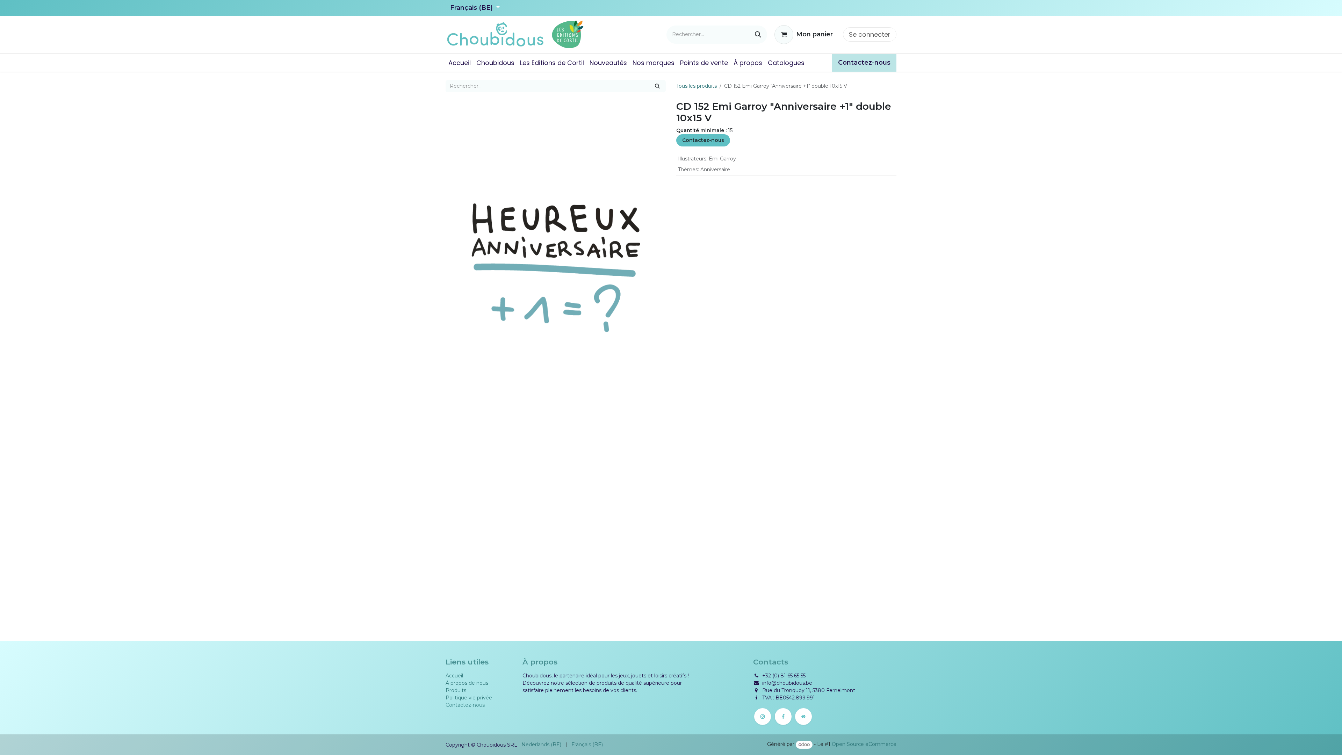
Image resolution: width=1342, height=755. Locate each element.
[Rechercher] (758, 35)
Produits (456, 690)
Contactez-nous (703, 140)
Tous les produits (696, 86)
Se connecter (869, 34)
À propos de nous (467, 683)
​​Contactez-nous (864, 62)
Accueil (454, 676)
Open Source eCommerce (864, 744)
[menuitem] (460, 62)
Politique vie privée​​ (469, 698)
